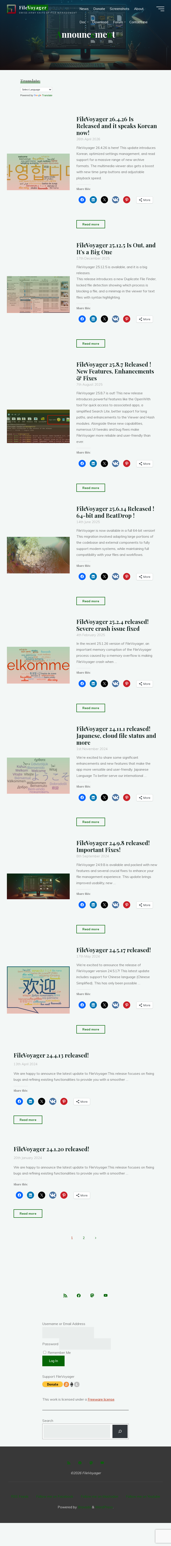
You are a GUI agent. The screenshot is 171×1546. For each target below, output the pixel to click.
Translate (47, 95)
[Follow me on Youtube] (105, 1295)
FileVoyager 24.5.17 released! (113, 950)
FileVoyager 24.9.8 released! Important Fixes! (113, 846)
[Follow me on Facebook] (78, 1295)
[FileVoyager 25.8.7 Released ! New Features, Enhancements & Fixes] (38, 426)
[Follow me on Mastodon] (92, 1295)
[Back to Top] (153, 1528)
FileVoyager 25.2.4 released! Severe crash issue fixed (112, 625)
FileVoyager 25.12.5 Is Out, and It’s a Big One (116, 248)
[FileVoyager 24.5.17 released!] (38, 990)
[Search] (120, 1431)
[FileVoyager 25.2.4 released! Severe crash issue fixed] (38, 665)
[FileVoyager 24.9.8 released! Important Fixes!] (38, 886)
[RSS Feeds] (65, 1295)
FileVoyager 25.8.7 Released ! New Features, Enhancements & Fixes (115, 371)
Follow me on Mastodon (99, 1496)
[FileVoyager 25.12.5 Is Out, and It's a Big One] (38, 294)
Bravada (84, 1507)
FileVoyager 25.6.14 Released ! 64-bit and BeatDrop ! (115, 512)
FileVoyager (33, 7)
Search (47, 1421)
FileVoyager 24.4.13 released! (51, 1055)
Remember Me (59, 1353)
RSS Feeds (19, 1496)
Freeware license (101, 1399)
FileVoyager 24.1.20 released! (51, 1149)
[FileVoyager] (11, 9)
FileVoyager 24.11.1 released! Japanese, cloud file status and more (116, 735)
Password (50, 1344)
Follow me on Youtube (143, 1496)
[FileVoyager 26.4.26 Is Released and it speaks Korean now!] (38, 172)
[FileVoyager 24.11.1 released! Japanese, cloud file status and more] (38, 776)
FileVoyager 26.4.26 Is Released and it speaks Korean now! (116, 125)
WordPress (104, 1507)
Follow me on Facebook (54, 1496)
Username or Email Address (63, 1324)
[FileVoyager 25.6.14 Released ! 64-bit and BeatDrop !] (38, 555)
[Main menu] (160, 9)
